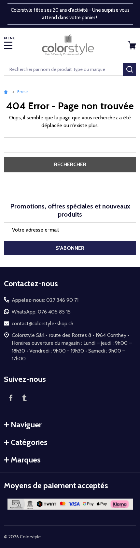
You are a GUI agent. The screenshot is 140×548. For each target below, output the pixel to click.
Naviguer (26, 424)
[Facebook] (11, 398)
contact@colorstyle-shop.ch (42, 323)
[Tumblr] (24, 398)
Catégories (29, 442)
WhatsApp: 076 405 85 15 (41, 312)
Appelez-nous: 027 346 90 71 (45, 300)
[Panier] (132, 45)
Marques (26, 459)
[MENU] (8, 45)
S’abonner (70, 248)
